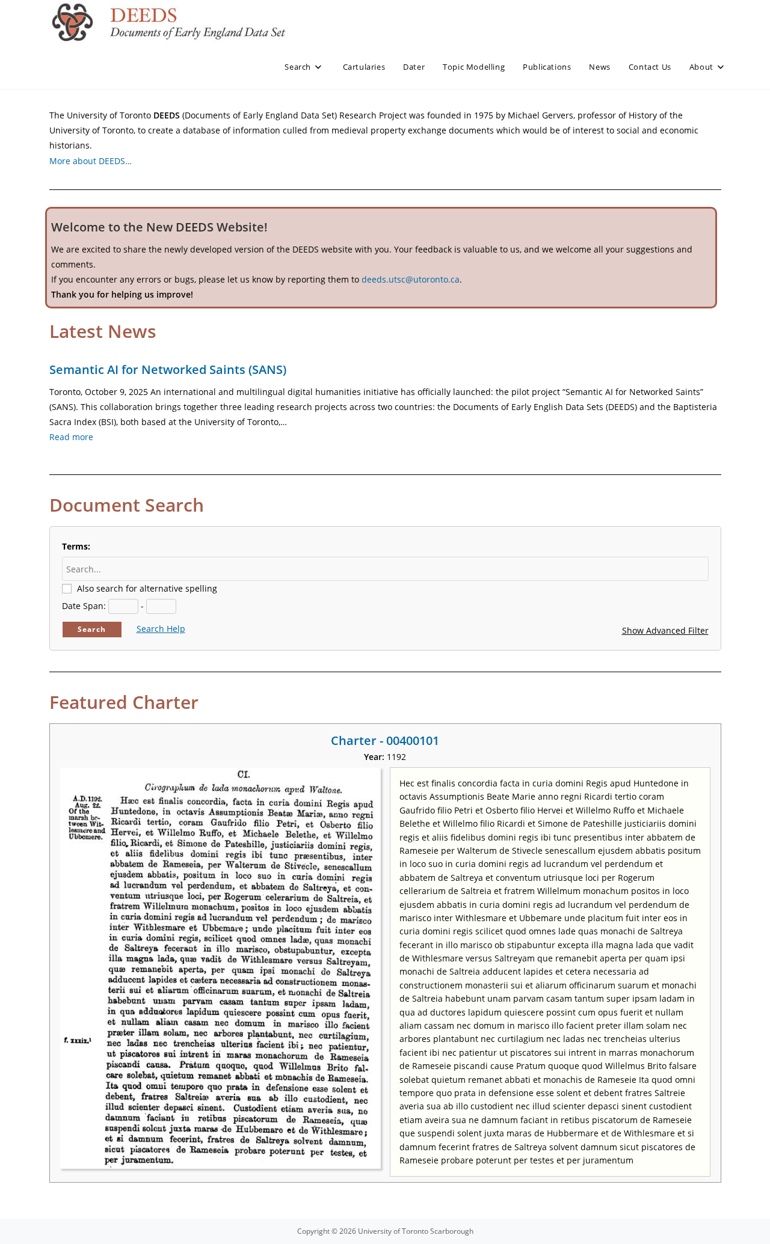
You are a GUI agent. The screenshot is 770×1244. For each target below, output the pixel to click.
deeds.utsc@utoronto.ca (411, 279)
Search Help (161, 628)
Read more (71, 437)
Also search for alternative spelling (147, 588)
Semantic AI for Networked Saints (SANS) (167, 369)
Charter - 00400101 (385, 740)
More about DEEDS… (90, 161)
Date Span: (84, 605)
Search (92, 629)
